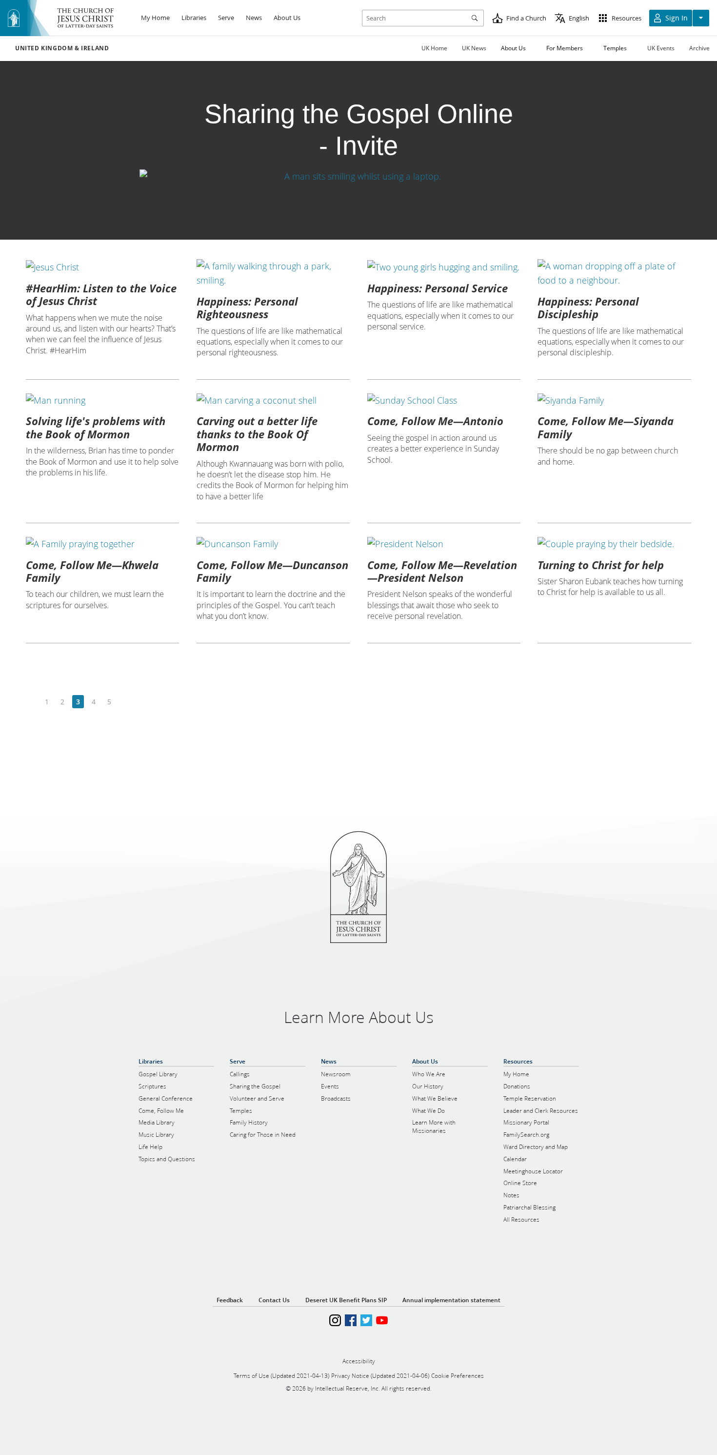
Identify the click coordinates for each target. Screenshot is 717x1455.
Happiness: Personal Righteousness (247, 307)
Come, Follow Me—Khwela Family (92, 571)
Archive (699, 48)
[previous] (31, 702)
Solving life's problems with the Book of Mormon (95, 427)
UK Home (434, 48)
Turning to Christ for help (601, 564)
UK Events (661, 48)
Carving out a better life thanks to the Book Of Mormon (257, 433)
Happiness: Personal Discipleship (588, 307)
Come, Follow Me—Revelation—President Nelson (442, 571)
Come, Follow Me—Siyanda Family (606, 427)
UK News (474, 48)
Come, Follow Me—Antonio (435, 420)
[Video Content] (358, 176)
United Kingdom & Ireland (62, 48)
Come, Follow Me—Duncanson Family (272, 571)
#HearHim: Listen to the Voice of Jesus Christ (101, 294)
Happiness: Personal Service (437, 288)
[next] (124, 702)
